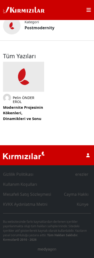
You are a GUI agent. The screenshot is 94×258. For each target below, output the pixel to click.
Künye (82, 204)
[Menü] (88, 10)
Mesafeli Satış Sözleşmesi (27, 194)
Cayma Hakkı (76, 194)
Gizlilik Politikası (18, 174)
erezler (81, 174)
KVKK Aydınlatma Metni (25, 204)
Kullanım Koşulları (20, 184)
